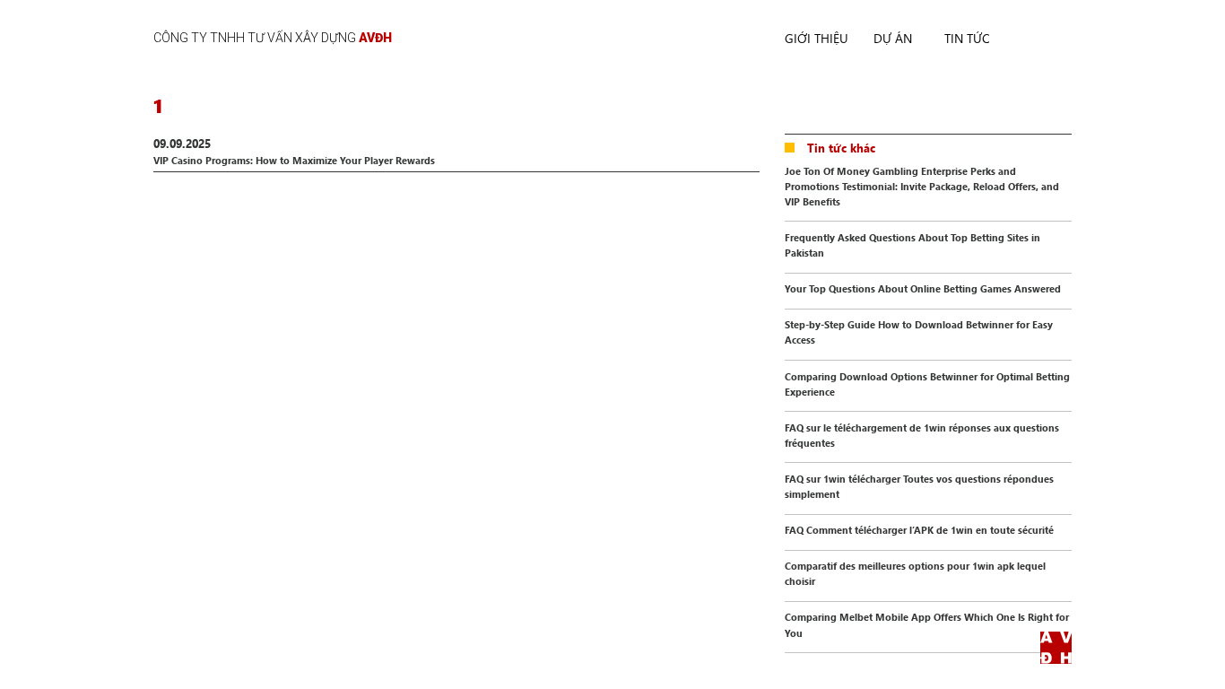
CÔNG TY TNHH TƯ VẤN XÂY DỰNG (272, 38)
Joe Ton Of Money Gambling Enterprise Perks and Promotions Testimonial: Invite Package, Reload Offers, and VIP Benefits (922, 186)
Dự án (892, 38)
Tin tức (967, 38)
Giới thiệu (816, 38)
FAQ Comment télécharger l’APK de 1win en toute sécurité (919, 529)
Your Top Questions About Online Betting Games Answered (923, 288)
